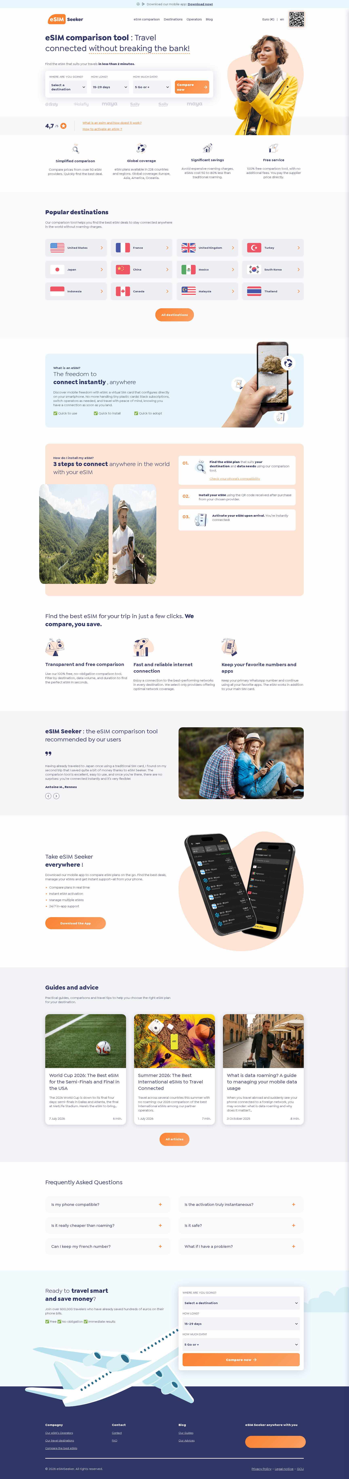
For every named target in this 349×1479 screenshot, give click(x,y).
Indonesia (74, 291)
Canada (138, 291)
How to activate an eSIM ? (102, 129)
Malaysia (205, 291)
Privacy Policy (261, 1469)
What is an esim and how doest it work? (112, 123)
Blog (209, 19)
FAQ (114, 1440)
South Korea (273, 269)
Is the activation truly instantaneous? (219, 1204)
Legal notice (284, 1469)
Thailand (270, 291)
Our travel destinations (59, 1440)
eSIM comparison (147, 19)
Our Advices (186, 1440)
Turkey (269, 248)
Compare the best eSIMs (61, 1448)
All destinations (174, 315)
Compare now (185, 87)
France (138, 248)
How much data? (145, 76)
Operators (194, 19)
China (137, 269)
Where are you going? (66, 76)
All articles (174, 1139)
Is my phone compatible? (75, 1204)
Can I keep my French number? (80, 1246)
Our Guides (186, 1433)
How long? (99, 76)
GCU (300, 1469)
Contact (117, 1433)
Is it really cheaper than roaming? (82, 1225)
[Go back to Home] (65, 19)
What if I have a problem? (209, 1246)
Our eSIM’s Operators (59, 1433)
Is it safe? (193, 1225)
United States (77, 248)
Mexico (204, 269)
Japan (71, 269)
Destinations (173, 19)
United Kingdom (210, 248)
